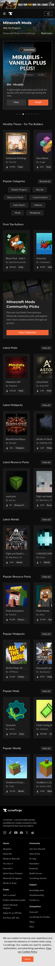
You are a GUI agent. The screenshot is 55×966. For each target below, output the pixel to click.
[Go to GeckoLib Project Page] (16, 717)
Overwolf (33, 912)
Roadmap (33, 869)
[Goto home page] (10, 13)
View (16, 102)
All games (7, 849)
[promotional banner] (27, 4)
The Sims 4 (8, 864)
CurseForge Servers (38, 878)
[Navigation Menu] (4, 13)
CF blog (32, 859)
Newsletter (34, 864)
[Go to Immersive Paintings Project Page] (16, 150)
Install (38, 102)
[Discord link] (21, 832)
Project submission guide (14, 900)
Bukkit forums (35, 873)
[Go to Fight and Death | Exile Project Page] (16, 546)
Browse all (45, 181)
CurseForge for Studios (39, 917)
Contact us (34, 900)
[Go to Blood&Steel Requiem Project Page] (16, 431)
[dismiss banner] (50, 3)
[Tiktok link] (10, 832)
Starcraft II (8, 869)
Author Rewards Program (10, 906)
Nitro (31, 927)
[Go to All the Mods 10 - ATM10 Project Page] (16, 660)
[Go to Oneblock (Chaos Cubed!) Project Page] (16, 775)
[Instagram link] (4, 832)
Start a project (9, 895)
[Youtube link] (16, 832)
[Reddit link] (32, 832)
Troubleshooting (36, 895)
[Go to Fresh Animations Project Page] (16, 603)
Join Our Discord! (37, 849)
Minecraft (7, 854)
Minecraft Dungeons (12, 878)
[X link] (27, 832)
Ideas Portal (34, 854)
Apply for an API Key (12, 913)
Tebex (31, 922)
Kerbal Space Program (13, 873)
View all (46, 348)
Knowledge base (36, 890)
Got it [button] (27, 959)
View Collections (27, 332)
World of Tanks (10, 883)
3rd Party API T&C (11, 918)
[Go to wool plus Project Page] (16, 489)
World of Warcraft (11, 859)
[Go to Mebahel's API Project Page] (16, 374)
